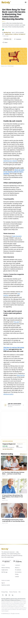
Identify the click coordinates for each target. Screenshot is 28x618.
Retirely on (7, 39)
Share (5, 42)
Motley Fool (7, 32)
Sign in (3, 583)
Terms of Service (13, 592)
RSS (19, 592)
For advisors (18, 570)
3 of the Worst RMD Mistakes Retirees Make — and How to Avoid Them (13, 473)
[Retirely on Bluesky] (6, 595)
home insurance (17, 236)
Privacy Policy (4, 592)
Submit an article (5, 585)
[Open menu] (25, 2)
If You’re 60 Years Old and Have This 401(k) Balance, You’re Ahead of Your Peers (12, 496)
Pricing (16, 574)
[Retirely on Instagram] (9, 595)
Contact (17, 576)
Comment (18, 39)
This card (16, 322)
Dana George (21, 375)
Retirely (6, 2)
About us (17, 567)
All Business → (23, 454)
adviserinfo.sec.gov (19, 607)
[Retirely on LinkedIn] (12, 595)
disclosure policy (8, 394)
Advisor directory (5, 567)
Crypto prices (4, 570)
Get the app (4, 572)
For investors (18, 572)
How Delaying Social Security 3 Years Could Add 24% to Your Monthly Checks (13, 520)
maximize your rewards (10, 161)
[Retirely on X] (2, 595)
